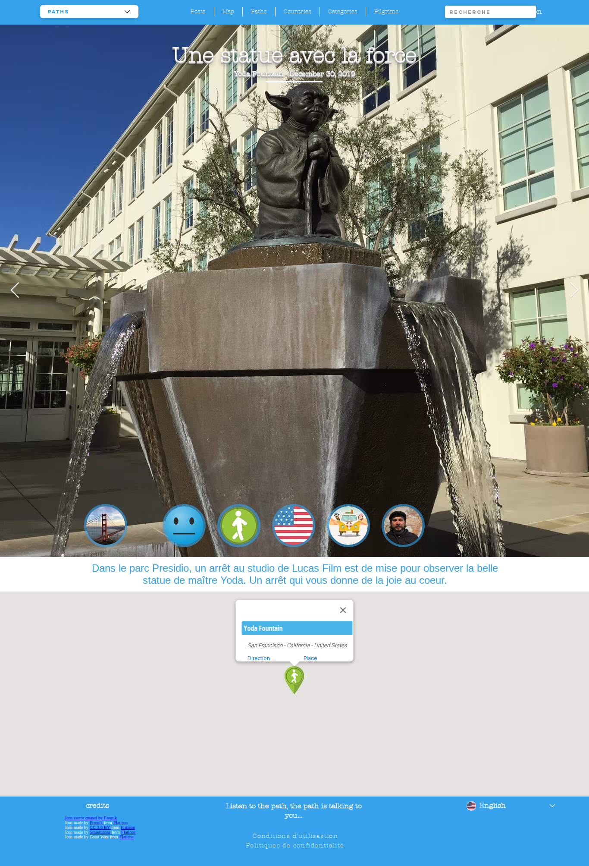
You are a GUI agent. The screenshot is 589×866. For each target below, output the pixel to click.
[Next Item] (574, 290)
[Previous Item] (15, 290)
